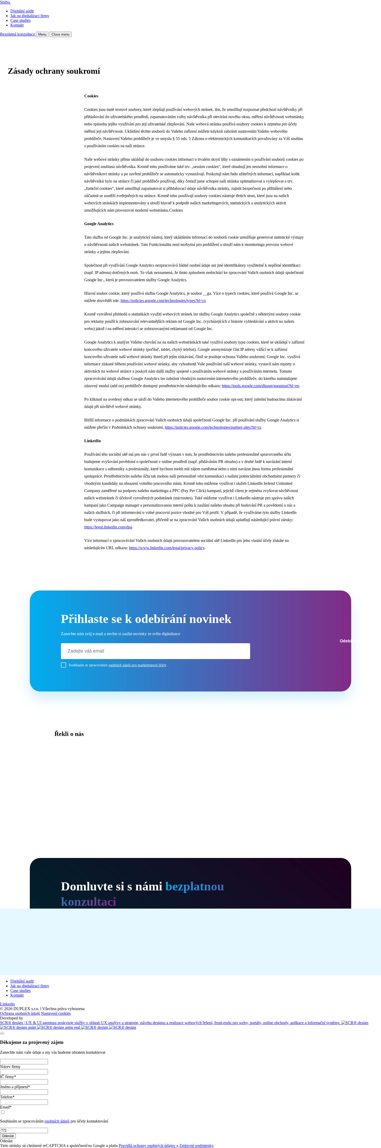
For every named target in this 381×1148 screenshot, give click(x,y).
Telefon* (7, 1097)
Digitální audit (22, 11)
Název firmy (10, 1066)
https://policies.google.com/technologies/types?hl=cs (163, 300)
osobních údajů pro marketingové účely (137, 665)
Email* (6, 1107)
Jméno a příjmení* (15, 1087)
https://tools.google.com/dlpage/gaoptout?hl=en (260, 386)
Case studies (20, 20)
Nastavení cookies (56, 1013)
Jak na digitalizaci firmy (29, 16)
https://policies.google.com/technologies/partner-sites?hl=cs (213, 427)
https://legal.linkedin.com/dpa (108, 527)
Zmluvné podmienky (196, 1145)
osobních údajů (57, 1121)
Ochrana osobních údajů (20, 1013)
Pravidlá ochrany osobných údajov (148, 1145)
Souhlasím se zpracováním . (118, 665)
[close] (2, 1033)
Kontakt (17, 25)
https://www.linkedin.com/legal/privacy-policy (166, 548)
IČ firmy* (8, 1077)
